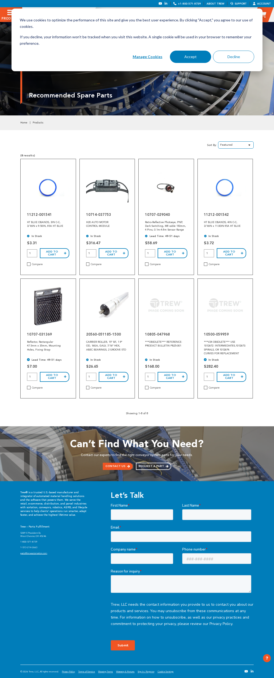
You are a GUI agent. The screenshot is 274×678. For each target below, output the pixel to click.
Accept (190, 56)
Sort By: (212, 145)
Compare (37, 264)
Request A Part (151, 466)
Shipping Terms (105, 671)
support (241, 3)
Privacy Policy (68, 671)
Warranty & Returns (125, 671)
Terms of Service (86, 671)
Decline (233, 56)
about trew (215, 3)
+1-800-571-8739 (189, 3)
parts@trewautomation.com (33, 553)
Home (23, 122)
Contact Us (115, 466)
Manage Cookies (147, 56)
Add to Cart (52, 253)
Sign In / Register (146, 671)
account (264, 3)
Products (38, 122)
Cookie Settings (166, 671)
